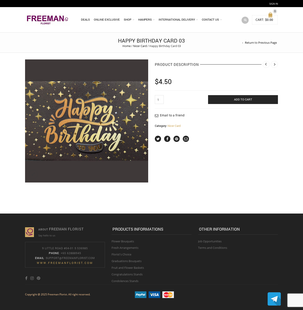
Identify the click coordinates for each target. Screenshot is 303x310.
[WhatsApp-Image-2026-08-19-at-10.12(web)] (86, 120)
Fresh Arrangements (125, 248)
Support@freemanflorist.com (70, 258)
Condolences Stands (125, 281)
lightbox (33, 174)
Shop (127, 19)
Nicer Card (140, 46)
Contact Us (210, 19)
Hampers (145, 19)
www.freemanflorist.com (65, 263)
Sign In (273, 3)
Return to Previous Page (261, 43)
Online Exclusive (107, 19)
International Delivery (177, 19)
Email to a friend (172, 115)
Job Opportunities (210, 241)
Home (126, 46)
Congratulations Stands (127, 274)
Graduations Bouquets (127, 261)
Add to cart (243, 99)
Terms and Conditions (212, 248)
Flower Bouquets (123, 241)
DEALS (85, 19)
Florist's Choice (121, 254)
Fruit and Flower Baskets (128, 268)
